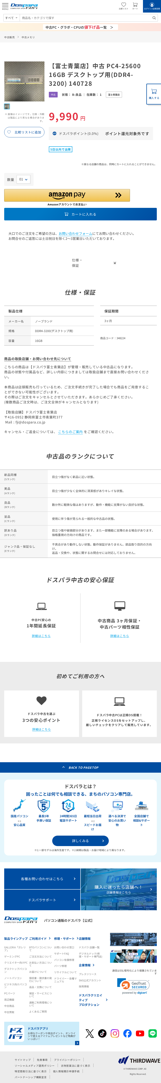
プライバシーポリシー (67, 1059)
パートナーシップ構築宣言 (31, 1077)
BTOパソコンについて (40, 948)
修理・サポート (64, 938)
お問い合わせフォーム (75, 233)
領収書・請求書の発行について (40, 979)
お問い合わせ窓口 (64, 947)
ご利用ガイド (38, 938)
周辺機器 (9, 999)
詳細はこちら (41, 636)
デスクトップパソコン (15, 970)
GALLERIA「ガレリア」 (15, 948)
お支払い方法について (40, 964)
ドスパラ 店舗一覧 (89, 947)
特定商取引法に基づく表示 (31, 1071)
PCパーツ (9, 993)
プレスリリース (87, 974)
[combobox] (89, 18)
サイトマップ (23, 1059)
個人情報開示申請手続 (66, 1071)
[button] (133, 986)
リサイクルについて (65, 972)
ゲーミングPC (12, 956)
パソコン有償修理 (64, 960)
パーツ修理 (60, 966)
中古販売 (9, 37)
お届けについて (38, 971)
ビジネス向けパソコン (15, 985)
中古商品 (9, 1006)
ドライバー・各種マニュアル (65, 980)
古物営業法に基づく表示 (75, 1065)
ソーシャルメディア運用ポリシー (35, 1065)
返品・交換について (40, 987)
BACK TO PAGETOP (84, 767)
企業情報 (85, 965)
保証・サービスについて (40, 994)
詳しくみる (80, 840)
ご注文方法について (40, 956)
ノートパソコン (13, 978)
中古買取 (9, 1012)
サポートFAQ (61, 953)
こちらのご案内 (70, 431)
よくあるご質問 (38, 1011)
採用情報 (84, 986)
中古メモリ (28, 37)
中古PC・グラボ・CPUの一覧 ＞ (79, 27)
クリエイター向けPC (16, 962)
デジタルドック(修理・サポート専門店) (90, 955)
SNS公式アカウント (90, 980)
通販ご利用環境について (40, 1004)
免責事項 (42, 1059)
